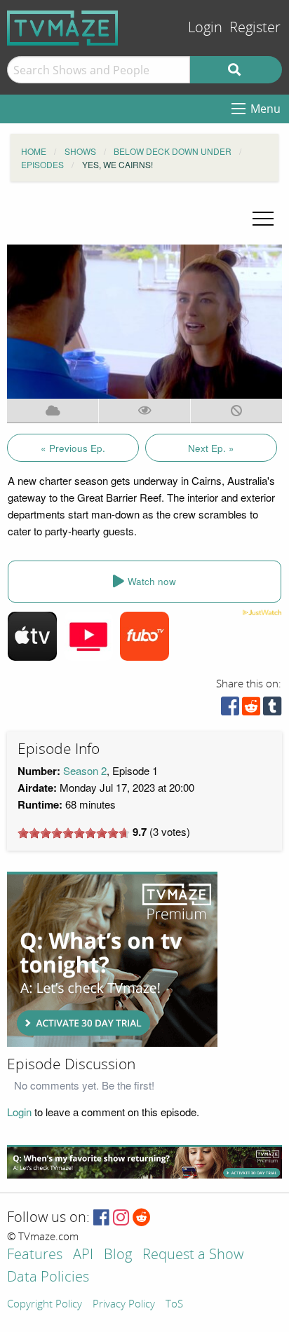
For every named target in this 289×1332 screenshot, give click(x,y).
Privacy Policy (124, 1304)
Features (34, 1255)
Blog (118, 1255)
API (83, 1255)
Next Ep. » (211, 448)
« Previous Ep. (73, 448)
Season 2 (85, 770)
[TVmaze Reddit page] (142, 1218)
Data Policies (48, 1277)
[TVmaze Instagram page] (121, 1218)
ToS (174, 1304)
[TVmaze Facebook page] (101, 1218)
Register (255, 28)
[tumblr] (272, 709)
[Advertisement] (112, 959)
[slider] (74, 833)
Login (205, 28)
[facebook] (230, 709)
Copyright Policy (44, 1304)
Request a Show (192, 1255)
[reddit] (251, 709)
